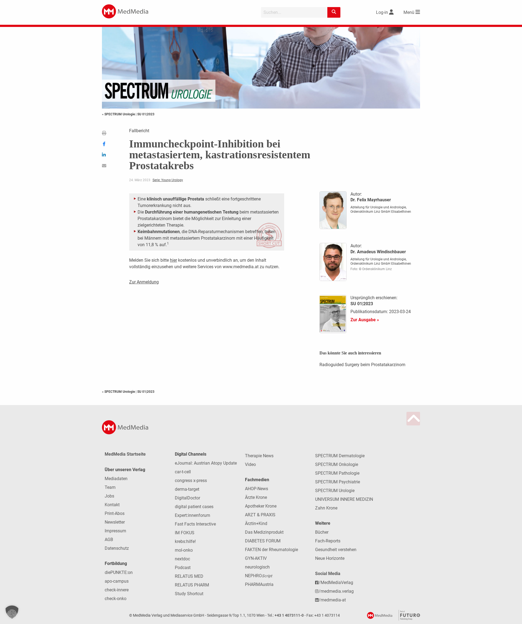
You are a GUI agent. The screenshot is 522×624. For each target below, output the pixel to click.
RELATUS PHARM (192, 585)
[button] (12, 612)
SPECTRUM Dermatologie (340, 455)
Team (110, 487)
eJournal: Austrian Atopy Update (206, 463)
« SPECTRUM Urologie (119, 114)
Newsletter (115, 522)
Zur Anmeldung (144, 282)
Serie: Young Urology (168, 180)
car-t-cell (183, 471)
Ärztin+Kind (256, 523)
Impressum (115, 530)
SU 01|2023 (145, 114)
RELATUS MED (189, 576)
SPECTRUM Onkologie (336, 464)
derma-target (187, 489)
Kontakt (112, 504)
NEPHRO (258, 575)
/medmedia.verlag (336, 591)
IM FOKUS (184, 532)
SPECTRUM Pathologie (337, 473)
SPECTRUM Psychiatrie (337, 481)
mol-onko (184, 550)
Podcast (183, 567)
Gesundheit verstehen (335, 549)
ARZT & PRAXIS (260, 514)
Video (250, 464)
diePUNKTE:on (119, 572)
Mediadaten (116, 478)
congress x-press (191, 480)
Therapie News (259, 455)
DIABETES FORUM (263, 540)
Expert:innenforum (192, 515)
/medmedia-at (332, 600)
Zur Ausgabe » (364, 319)
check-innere (117, 589)
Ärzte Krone (256, 497)
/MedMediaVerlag (336, 582)
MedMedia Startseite (125, 454)
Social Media (327, 573)
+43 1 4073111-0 (289, 615)
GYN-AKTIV (256, 558)
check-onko (115, 598)
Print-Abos (115, 513)
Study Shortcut (189, 593)
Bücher (321, 532)
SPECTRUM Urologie (335, 490)
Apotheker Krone (260, 506)
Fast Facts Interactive (195, 524)
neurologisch (257, 567)
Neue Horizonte (329, 558)
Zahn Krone (326, 508)
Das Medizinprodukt (264, 532)
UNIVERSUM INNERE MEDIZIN (344, 499)
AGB (109, 539)
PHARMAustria (259, 584)
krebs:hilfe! (185, 541)
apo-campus (117, 581)
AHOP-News (256, 488)
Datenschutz (117, 548)
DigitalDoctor (187, 498)
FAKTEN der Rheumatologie (271, 549)
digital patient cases (194, 506)
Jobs (109, 496)
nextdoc (182, 558)
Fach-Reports (327, 540)
